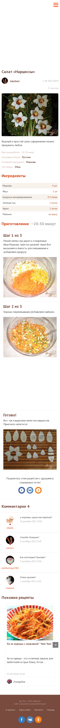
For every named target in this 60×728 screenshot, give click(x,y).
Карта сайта (24, 710)
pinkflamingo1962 (10, 568)
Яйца (5, 191)
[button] (21, 490)
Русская (26, 157)
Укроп (6, 208)
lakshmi (10, 548)
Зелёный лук (9, 202)
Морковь (31, 162)
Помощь (51, 710)
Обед (17, 166)
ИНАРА (10, 528)
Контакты (38, 710)
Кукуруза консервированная (17, 197)
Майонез (7, 214)
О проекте (10, 710)
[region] (30, 384)
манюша (10, 588)
